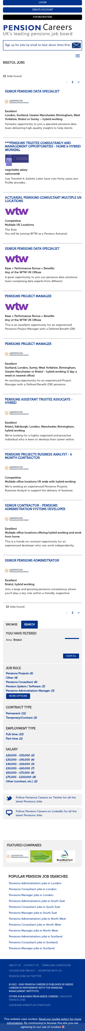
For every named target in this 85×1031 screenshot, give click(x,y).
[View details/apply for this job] (17, 101)
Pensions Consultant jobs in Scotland (33, 942)
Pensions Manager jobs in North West (33, 930)
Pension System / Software (25, 686)
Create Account (42, 10)
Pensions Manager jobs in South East (33, 913)
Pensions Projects (19, 673)
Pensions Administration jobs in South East (37, 901)
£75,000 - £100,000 (21, 777)
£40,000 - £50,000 (20, 764)
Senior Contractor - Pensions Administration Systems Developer (35, 507)
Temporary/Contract (21, 717)
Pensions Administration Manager (30, 690)
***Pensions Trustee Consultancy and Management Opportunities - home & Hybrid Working (43, 147)
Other (12, 677)
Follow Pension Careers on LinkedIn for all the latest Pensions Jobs (46, 813)
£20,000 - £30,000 (20, 755)
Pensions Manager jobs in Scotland (31, 948)
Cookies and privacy (22, 971)
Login (42, 2)
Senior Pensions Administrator (32, 560)
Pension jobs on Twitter (25, 976)
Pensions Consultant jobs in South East (34, 907)
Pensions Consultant (21, 682)
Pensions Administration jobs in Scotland (35, 936)
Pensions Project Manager (28, 296)
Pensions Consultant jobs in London (33, 889)
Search (29, 624)
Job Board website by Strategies (29, 1005)
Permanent (16, 713)
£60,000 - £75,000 (20, 772)
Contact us (31, 965)
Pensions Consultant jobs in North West (35, 924)
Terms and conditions (56, 965)
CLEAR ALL (71, 656)
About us (15, 965)
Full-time (15, 734)
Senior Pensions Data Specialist (32, 91)
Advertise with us (49, 971)
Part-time (14, 738)
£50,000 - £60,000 (20, 768)
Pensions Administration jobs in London (35, 883)
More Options (18, 696)
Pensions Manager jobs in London (31, 895)
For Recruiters (42, 17)
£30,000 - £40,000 (20, 759)
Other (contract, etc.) (21, 781)
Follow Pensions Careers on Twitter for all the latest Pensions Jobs (46, 799)
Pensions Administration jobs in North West (37, 918)
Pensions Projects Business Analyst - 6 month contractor (38, 456)
